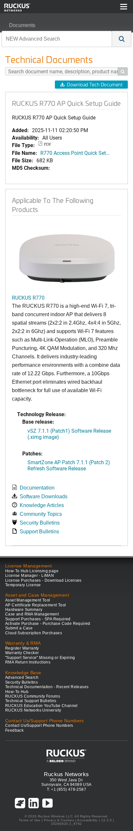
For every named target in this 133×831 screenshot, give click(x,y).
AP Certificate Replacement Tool (35, 605)
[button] (121, 39)
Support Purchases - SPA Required (38, 619)
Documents (22, 25)
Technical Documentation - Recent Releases (46, 687)
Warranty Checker (22, 653)
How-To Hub (16, 691)
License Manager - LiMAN (29, 575)
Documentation (37, 487)
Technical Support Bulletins (30, 701)
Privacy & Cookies (59, 820)
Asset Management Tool (27, 600)
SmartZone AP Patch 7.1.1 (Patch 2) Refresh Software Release (68, 465)
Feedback (14, 730)
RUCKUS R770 (28, 297)
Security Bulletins (40, 523)
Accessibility (87, 820)
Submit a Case (19, 628)
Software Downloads (43, 496)
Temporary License (23, 585)
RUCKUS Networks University (33, 710)
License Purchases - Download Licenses (43, 580)
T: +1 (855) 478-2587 (66, 789)
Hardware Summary (23, 609)
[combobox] (57, 39)
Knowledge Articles (42, 505)
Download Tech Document (94, 84)
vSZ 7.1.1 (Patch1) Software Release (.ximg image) (69, 433)
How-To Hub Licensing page (31, 571)
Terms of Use (29, 820)
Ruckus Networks (66, 774)
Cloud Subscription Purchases (33, 633)
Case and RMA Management (32, 614)
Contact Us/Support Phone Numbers (39, 725)
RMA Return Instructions (27, 662)
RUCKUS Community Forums (32, 696)
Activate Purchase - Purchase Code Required (47, 623)
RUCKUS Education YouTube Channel (41, 705)
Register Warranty (22, 648)
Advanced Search (21, 677)
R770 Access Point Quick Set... (75, 152)
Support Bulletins (39, 531)
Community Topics (41, 514)
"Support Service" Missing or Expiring (40, 657)
